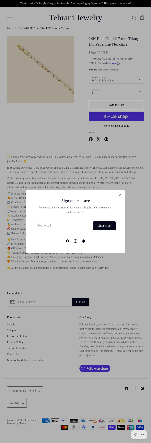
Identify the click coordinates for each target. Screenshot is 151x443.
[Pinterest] (83, 241)
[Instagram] (75, 241)
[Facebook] (68, 241)
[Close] (119, 195)
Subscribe (104, 225)
